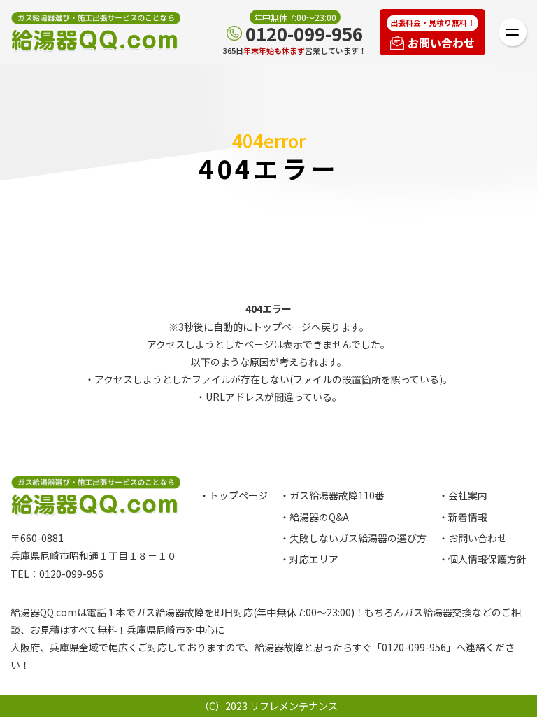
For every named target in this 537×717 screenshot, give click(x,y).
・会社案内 (462, 495)
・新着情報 (462, 517)
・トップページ (233, 495)
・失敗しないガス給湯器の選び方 (353, 538)
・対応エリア (309, 559)
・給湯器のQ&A (314, 517)
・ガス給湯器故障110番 (332, 495)
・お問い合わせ (472, 538)
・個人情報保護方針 (482, 559)
